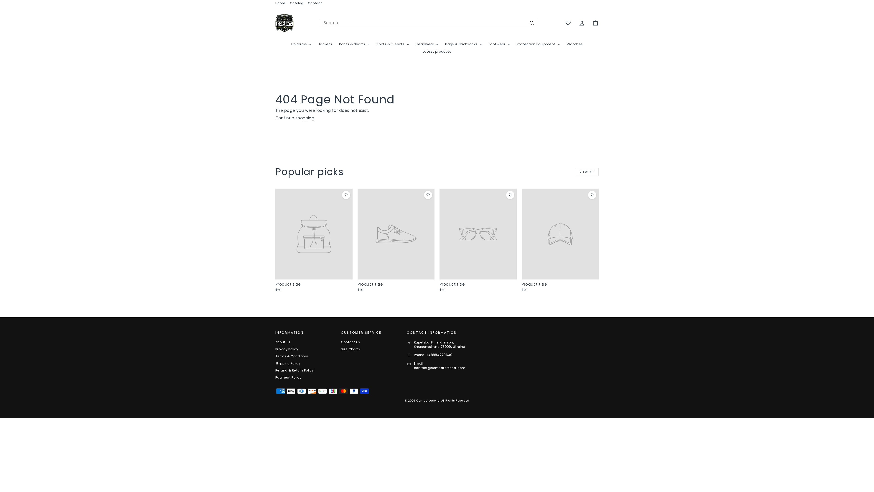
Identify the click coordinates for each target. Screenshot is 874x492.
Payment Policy (288, 377)
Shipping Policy (287, 363)
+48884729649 (439, 355)
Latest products (437, 51)
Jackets (325, 44)
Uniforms (299, 44)
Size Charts (350, 349)
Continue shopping (294, 118)
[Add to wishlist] (346, 195)
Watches (575, 44)
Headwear (425, 44)
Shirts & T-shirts (391, 44)
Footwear (497, 44)
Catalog (296, 3)
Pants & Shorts (352, 44)
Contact (315, 3)
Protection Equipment (536, 44)
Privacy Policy (286, 349)
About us (282, 342)
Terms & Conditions (292, 356)
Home (280, 3)
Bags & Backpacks (461, 44)
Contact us (350, 342)
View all (587, 172)
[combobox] (429, 23)
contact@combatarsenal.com (439, 368)
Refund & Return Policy (294, 370)
